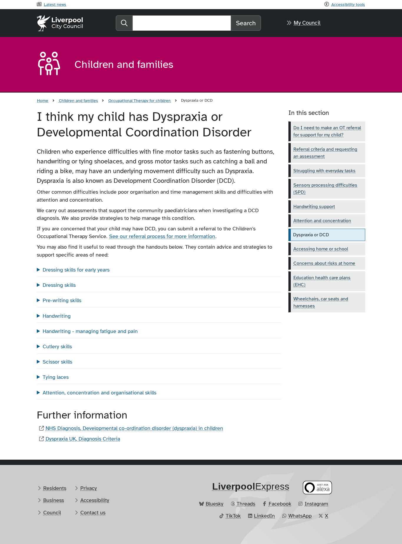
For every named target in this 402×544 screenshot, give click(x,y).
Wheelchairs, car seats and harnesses (320, 302)
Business (53, 500)
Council (52, 512)
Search (246, 23)
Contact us (92, 512)
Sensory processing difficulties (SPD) (325, 188)
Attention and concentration (322, 221)
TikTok (233, 516)
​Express (250, 486)
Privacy (88, 488)
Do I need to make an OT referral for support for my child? (327, 131)
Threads (246, 504)
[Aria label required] (51, 65)
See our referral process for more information (162, 236)
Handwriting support (314, 207)
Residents (54, 488)
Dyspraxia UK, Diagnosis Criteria (83, 439)
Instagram (316, 504)
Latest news (55, 4)
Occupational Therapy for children (139, 100)
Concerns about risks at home (324, 263)
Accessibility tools (348, 4)
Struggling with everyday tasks (324, 171)
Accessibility (94, 500)
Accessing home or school (320, 249)
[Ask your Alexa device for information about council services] (317, 487)
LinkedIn (264, 516)
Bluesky (214, 504)
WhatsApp (300, 516)
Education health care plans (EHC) (321, 281)
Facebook (280, 504)
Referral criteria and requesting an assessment (325, 152)
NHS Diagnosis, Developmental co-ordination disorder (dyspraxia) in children (134, 428)
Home (42, 100)
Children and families (78, 100)
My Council (307, 22)
